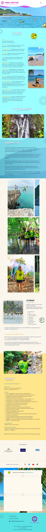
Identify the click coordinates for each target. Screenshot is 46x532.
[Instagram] (25, 464)
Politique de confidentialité (27, 526)
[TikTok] (37, 464)
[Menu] (40, 2)
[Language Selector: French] (36, 3)
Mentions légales (17, 526)
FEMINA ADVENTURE (12, 3)
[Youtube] (33, 464)
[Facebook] (29, 464)
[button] (42, 136)
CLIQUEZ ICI (12, 429)
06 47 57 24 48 (14, 518)
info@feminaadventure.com (17, 521)
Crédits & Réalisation (23, 527)
